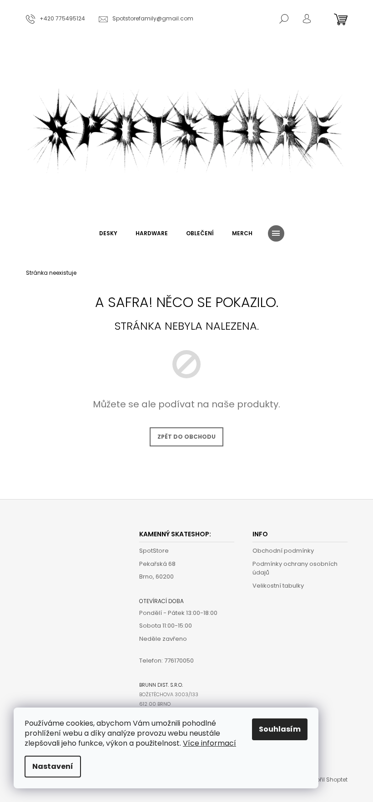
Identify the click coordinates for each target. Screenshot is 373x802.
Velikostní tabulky (278, 585)
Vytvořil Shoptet (326, 779)
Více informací (209, 743)
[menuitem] (108, 233)
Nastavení (52, 766)
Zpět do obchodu (186, 437)
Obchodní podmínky (283, 550)
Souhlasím (280, 729)
